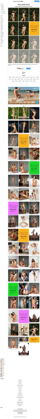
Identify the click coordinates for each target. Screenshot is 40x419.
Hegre (20, 408)
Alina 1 (3, 369)
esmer (13, 77)
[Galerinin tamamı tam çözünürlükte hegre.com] (34, 42)
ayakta (13, 81)
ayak (28, 77)
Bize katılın (36, 1)
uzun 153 (20, 392)
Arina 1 (3, 370)
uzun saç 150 (20, 395)
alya (9, 79)
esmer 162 (20, 380)
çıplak (15, 79)
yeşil (37, 79)
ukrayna (17, 77)
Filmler (2, 6)
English (2, 21)
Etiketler (3, 9)
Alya (24, 73)
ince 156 (20, 388)
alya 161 (20, 383)
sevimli (38, 77)
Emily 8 (3, 362)
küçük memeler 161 (20, 385)
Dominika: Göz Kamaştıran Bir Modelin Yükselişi (20, 411)
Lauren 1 (3, 373)
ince (24, 79)
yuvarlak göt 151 (20, 393)
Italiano (2, 39)
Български (2, 32)
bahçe (28, 79)
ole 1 (2, 376)
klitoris (22, 79)
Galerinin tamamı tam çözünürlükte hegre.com (23, 6)
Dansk (1, 18)
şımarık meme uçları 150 (20, 397)
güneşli (34, 79)
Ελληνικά (2, 19)
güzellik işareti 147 (20, 404)
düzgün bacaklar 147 (20, 402)
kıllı (34, 77)
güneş (32, 77)
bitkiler (31, 79)
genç (23, 77)
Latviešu (2, 35)
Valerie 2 (3, 368)
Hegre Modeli (18, 1)
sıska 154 (20, 390)
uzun (12, 79)
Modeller (3, 7)
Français (2, 26)
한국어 (1, 44)
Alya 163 (3, 360)
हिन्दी (1, 43)
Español (2, 42)
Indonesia (2, 36)
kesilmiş (10, 77)
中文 (1, 46)
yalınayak (27, 81)
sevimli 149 (20, 400)
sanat (16, 81)
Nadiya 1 (3, 375)
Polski (1, 37)
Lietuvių (2, 29)
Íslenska (2, 22)
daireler (34, 81)
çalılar (31, 81)
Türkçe (2, 28)
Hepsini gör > (20, 405)
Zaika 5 (3, 367)
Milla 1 (3, 374)
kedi (26, 77)
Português (2, 40)
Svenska (2, 25)
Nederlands (2, 33)
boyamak (20, 81)
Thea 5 (3, 366)
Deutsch (2, 15)
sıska (20, 77)
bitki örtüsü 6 (4, 363)
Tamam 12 (3, 361)
